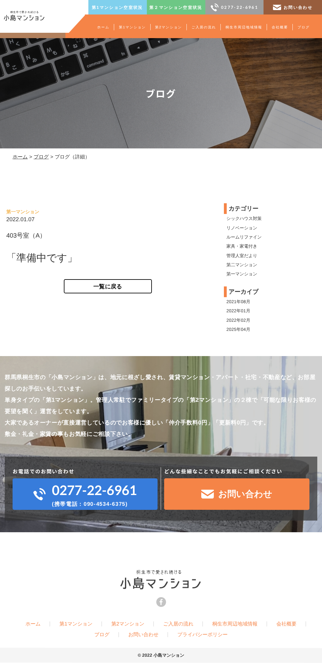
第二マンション (241, 264)
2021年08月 (238, 301)
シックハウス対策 (244, 218)
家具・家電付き (241, 246)
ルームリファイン (244, 236)
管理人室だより (241, 255)
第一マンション (241, 273)
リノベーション (241, 227)
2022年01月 (238, 310)
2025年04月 (238, 329)
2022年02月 (238, 320)
